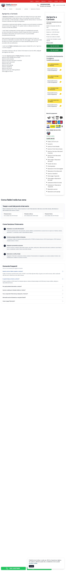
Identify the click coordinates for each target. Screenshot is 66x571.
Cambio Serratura (52, 163)
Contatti (56, 1)
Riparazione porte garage (54, 191)
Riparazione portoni (52, 189)
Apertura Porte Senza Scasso (55, 149)
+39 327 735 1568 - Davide (54, 77)
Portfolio (50, 1)
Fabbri (31, 1)
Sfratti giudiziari (51, 166)
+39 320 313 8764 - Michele (54, 65)
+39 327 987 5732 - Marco (54, 101)
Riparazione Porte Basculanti (55, 171)
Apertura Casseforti (52, 173)
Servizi (10, 9)
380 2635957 (56, 50)
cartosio (26, 9)
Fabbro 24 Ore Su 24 (53, 141)
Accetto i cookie (33, 563)
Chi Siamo (61, 1)
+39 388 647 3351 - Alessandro (54, 89)
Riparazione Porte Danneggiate (55, 168)
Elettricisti (43, 1)
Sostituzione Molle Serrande (55, 182)
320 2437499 (56, 46)
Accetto (31, 566)
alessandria (18, 9)
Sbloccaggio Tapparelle (53, 176)
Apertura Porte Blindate (53, 146)
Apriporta (50, 144)
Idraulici (37, 1)
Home (4, 9)
